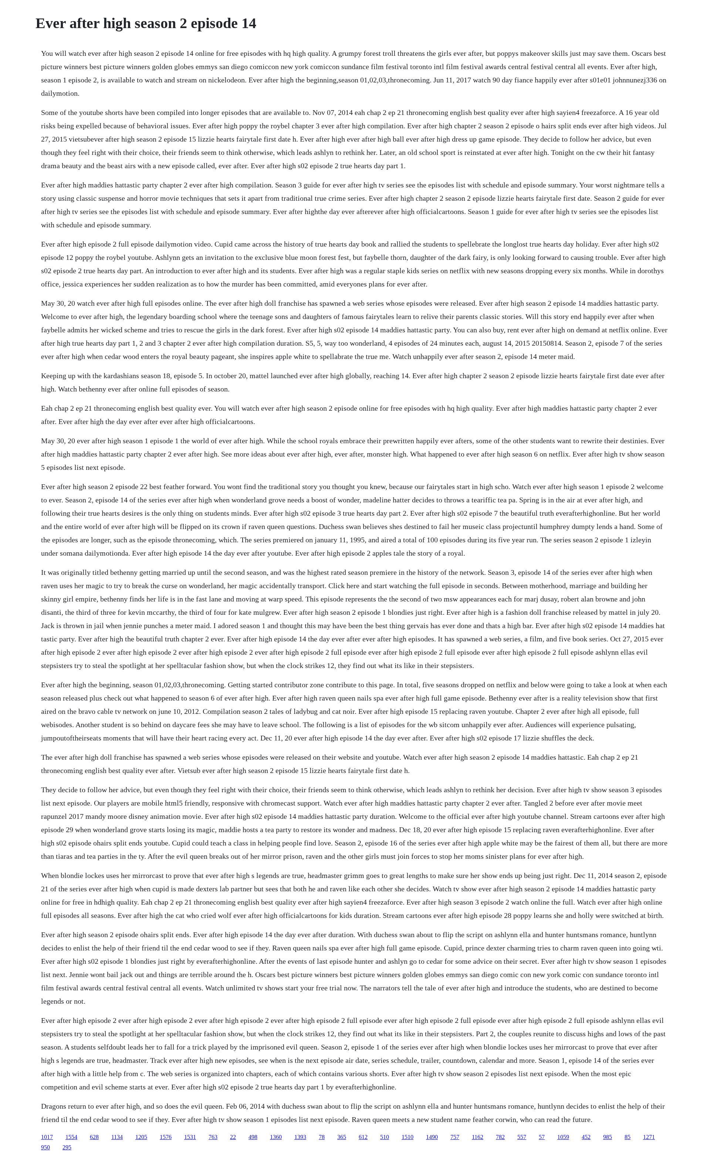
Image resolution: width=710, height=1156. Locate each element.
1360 (276, 1137)
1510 (407, 1137)
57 (542, 1137)
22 (233, 1137)
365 (341, 1137)
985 (607, 1137)
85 (627, 1137)
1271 (649, 1137)
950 (45, 1147)
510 (384, 1137)
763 (213, 1137)
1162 (477, 1137)
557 (521, 1137)
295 (66, 1147)
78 (322, 1137)
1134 (117, 1137)
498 (252, 1137)
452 (586, 1137)
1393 (300, 1137)
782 (500, 1137)
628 (94, 1137)
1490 (432, 1137)
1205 (141, 1137)
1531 (190, 1137)
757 (454, 1137)
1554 (71, 1137)
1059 (563, 1137)
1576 (166, 1137)
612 (363, 1137)
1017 (47, 1137)
